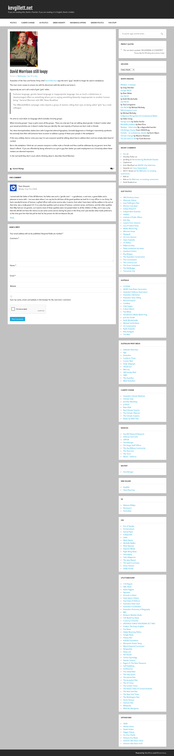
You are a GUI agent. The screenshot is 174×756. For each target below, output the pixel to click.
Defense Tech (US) (130, 437)
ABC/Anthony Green (131, 197)
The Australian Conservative (134, 257)
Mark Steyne (128, 540)
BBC (125, 612)
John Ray (126, 220)
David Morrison (51, 80)
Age (124, 352)
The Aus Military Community (134, 448)
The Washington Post (131, 697)
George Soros (126, 121)
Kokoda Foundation (130, 640)
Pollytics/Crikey (129, 245)
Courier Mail (128, 361)
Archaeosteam (128, 529)
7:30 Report (127, 584)
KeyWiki (126, 487)
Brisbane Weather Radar (132, 615)
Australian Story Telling (132, 297)
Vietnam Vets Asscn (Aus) (133, 740)
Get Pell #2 (125, 96)
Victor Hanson (128, 565)
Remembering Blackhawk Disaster (145, 159)
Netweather (127, 649)
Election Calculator (130, 206)
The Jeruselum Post (130, 680)
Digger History (128, 732)
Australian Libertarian (131, 295)
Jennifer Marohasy (130, 401)
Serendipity (127, 554)
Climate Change (27, 22)
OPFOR (126, 439)
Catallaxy (126, 303)
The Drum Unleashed (131, 265)
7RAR (125, 723)
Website (13, 286)
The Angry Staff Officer (132, 445)
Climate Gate (128, 399)
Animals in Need (129, 595)
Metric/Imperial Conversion (134, 646)
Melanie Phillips (129, 505)
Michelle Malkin (129, 543)
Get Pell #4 (125, 107)
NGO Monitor (128, 546)
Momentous (161, 753)
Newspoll (126, 234)
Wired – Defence (129, 456)
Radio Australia (129, 329)
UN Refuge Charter (128, 130)
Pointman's (127, 508)
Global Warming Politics (132, 632)
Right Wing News (130, 551)
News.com (127, 652)
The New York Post (130, 691)
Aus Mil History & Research (133, 434)
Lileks (125, 537)
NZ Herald (127, 654)
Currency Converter (130, 620)
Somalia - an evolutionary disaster (134, 133)
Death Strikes (128, 729)
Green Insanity (59, 22)
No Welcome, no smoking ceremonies (143, 179)
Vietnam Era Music (130, 738)
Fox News (127, 629)
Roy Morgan (128, 254)
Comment (14, 238)
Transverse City (129, 271)
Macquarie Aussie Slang (132, 643)
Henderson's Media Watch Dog (135, 314)
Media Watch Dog (130, 228)
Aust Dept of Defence (131, 601)
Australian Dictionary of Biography (136, 609)
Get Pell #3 (125, 101)
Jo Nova (126, 404)
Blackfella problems (128, 124)
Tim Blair (126, 334)
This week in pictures (131, 563)
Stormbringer (128, 442)
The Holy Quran (129, 674)
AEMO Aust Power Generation (135, 289)
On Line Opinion (129, 237)
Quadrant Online (129, 251)
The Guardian (128, 378)
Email (13, 276)
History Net (127, 637)
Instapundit (127, 534)
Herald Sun (127, 366)
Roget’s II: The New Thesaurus (134, 663)
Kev (36, 76)
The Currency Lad (130, 262)
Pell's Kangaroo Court (129, 110)
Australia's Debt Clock (131, 603)
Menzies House (129, 231)
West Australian (129, 381)
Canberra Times (129, 358)
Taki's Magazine (129, 557)
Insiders (126, 214)
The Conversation (130, 259)
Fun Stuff (112, 22)
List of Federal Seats (131, 225)
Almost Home (128, 726)
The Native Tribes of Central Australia (137, 688)
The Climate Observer (131, 413)
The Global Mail (129, 671)
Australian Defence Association (135, 292)
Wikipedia (127, 705)
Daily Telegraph (129, 364)
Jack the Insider (129, 317)
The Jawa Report (129, 560)
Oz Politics (127, 242)
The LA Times (128, 683)
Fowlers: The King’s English (133, 626)
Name (13, 265)
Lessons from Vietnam (131, 223)
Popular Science (129, 660)
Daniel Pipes (128, 531)
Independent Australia (132, 211)
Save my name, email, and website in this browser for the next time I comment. (40, 300)
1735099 (126, 286)
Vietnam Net (128, 703)
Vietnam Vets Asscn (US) (133, 743)
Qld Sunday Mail (129, 372)
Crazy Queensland (140, 168)
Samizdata (127, 511)
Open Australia (129, 240)
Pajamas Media (129, 548)
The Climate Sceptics (131, 416)
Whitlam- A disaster (128, 85)
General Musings (18, 168)
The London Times (130, 686)
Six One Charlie (129, 735)
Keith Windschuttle (130, 320)
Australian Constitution (132, 606)
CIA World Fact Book (131, 618)
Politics (13, 22)
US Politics (43, 22)
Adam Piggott (128, 589)
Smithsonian (128, 669)
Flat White (127, 312)
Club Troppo (128, 306)
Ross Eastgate (128, 331)
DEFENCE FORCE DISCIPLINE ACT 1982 (139, 623)
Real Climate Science (131, 410)
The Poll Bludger (129, 268)
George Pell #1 (126, 90)
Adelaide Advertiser (130, 349)
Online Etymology (130, 657)
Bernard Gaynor (129, 300)
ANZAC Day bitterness (146, 165)
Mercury (126, 369)
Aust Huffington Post (131, 203)
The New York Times (131, 694)
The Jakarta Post (129, 677)
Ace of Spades (128, 526)
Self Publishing (128, 666)
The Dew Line (128, 451)
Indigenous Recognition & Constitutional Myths (139, 116)
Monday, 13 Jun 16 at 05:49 (27, 189)
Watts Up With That (131, 418)
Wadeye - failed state (129, 127)
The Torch (127, 454)
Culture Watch (128, 309)
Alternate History (129, 200)
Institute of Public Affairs (132, 217)
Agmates (126, 592)
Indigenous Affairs (78, 22)
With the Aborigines (131, 708)
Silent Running (129, 490)
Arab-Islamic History (131, 598)
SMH (125, 375)
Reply (12, 217)
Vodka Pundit (128, 568)
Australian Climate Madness (134, 396)
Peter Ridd (127, 407)
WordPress (149, 753)
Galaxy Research (129, 208)
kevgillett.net (20, 8)
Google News (128, 635)
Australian (127, 355)
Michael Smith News (131, 323)
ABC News (127, 586)
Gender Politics (97, 22)
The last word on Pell (128, 138)
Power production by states (133, 248)
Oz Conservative (129, 326)
